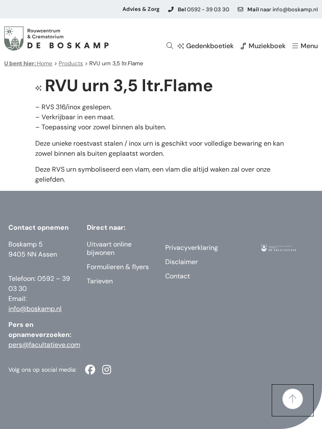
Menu (309, 45)
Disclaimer (181, 261)
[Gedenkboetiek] (180, 46)
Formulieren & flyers (118, 266)
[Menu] (295, 46)
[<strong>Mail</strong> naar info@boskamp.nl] (240, 9)
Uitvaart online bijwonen (109, 248)
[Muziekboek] (243, 46)
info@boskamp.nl (35, 308)
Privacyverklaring (191, 247)
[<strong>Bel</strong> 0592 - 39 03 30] (171, 9)
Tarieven (100, 281)
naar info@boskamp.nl (282, 9)
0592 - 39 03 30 (203, 9)
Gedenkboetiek (210, 45)
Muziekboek (267, 45)
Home (28, 63)
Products (71, 63)
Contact (177, 276)
